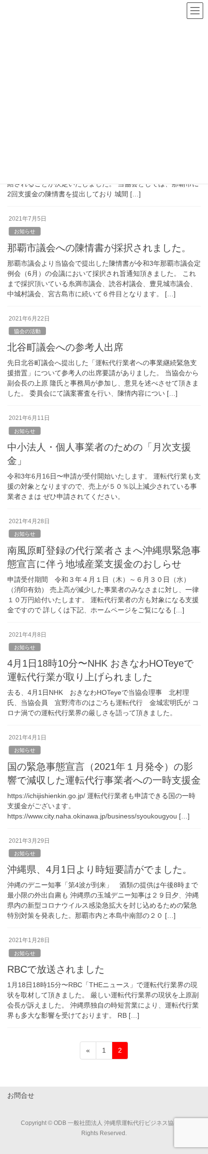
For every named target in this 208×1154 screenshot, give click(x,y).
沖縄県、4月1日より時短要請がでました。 (99, 869)
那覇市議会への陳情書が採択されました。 (99, 247)
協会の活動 (27, 331)
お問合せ (20, 1095)
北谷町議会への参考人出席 (65, 347)
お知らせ (24, 231)
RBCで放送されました (55, 969)
